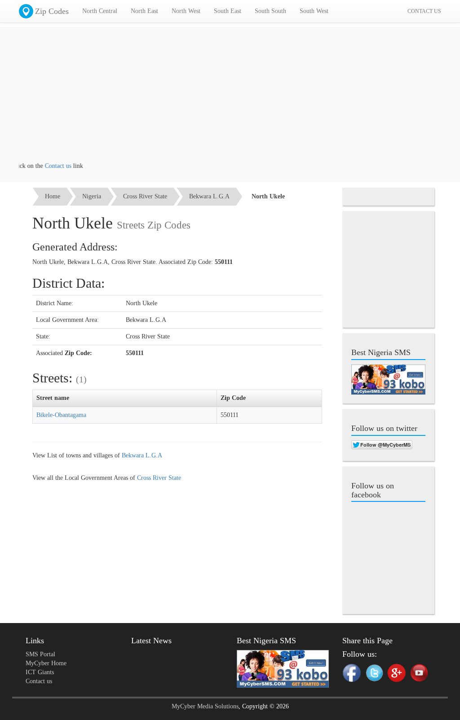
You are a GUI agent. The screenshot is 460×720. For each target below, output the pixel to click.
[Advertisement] (230, 99)
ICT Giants (40, 672)
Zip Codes (52, 11)
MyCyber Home (46, 663)
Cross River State (145, 196)
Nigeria (91, 196)
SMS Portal (40, 654)
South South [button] (270, 11)
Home (52, 196)
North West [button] (186, 11)
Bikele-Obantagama (61, 415)
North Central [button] (99, 11)
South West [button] (314, 11)
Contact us (50, 165)
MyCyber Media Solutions (205, 706)
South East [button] (227, 11)
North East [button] (144, 11)
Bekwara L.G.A (209, 196)
